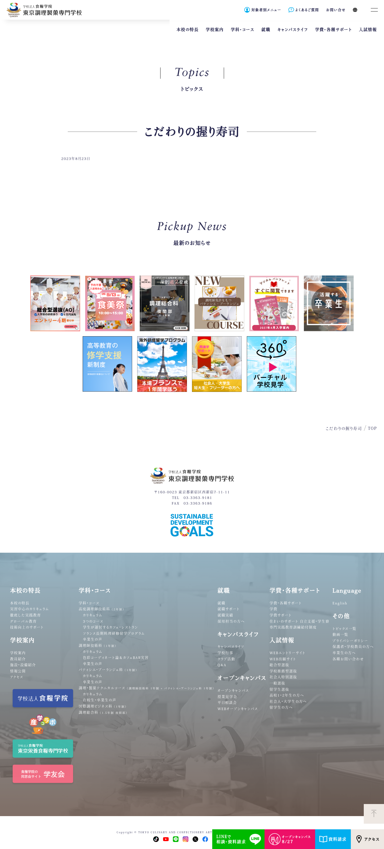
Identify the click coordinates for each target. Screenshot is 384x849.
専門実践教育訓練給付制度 (293, 627)
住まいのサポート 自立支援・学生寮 (299, 621)
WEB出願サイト (283, 659)
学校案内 (18, 652)
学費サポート (281, 615)
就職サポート (229, 609)
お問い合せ (336, 10)
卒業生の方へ (344, 652)
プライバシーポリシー (350, 640)
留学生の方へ (281, 707)
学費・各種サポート (286, 603)
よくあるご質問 (307, 10)
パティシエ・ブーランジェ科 (108, 669)
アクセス (372, 839)
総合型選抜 (279, 665)
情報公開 (18, 671)
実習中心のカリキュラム (29, 609)
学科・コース (89, 603)
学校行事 (225, 652)
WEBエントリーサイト (288, 652)
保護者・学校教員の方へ (353, 646)
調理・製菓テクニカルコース (146, 688)
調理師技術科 (98, 645)
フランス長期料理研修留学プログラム (114, 633)
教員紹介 (18, 659)
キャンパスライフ (231, 646)
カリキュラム (92, 615)
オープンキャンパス (233, 690)
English (340, 603)
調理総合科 (103, 712)
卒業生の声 (92, 639)
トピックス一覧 (344, 628)
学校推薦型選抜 (283, 671)
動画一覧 (340, 634)
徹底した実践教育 (25, 615)
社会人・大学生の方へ (288, 701)
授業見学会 (227, 696)
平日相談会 (227, 702)
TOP (372, 428)
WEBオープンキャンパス (238, 708)
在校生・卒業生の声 (99, 700)
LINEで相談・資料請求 (231, 839)
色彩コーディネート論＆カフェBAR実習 (116, 657)
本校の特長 (20, 603)
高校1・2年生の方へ (287, 695)
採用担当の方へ (231, 621)
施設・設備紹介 (23, 665)
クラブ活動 (226, 659)
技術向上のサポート (27, 627)
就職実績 (225, 615)
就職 (221, 603)
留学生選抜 (279, 689)
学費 (273, 609)
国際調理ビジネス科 (103, 706)
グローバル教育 (23, 621)
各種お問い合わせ (348, 659)
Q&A (222, 665)
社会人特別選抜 (283, 677)
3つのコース (93, 621)
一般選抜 (277, 683)
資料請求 (338, 839)
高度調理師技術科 (102, 609)
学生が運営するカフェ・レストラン (110, 627)
